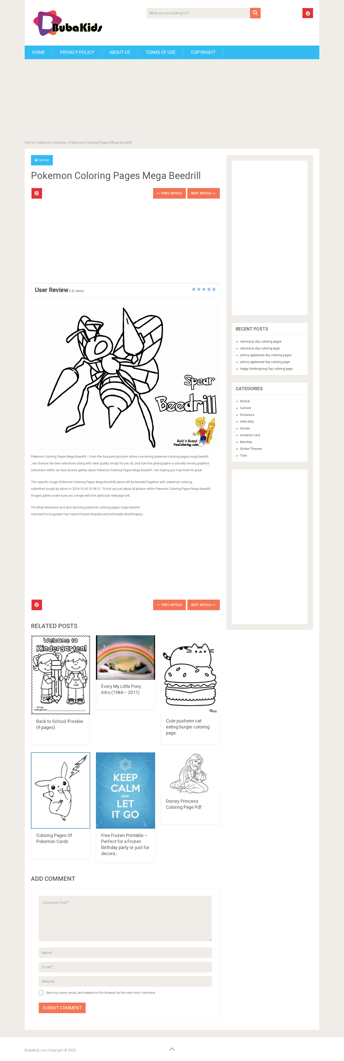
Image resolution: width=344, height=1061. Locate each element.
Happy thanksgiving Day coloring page (266, 369)
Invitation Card (250, 435)
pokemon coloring (52, 142)
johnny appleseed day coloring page (265, 362)
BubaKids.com (36, 1050)
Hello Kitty (247, 421)
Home (38, 52)
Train (243, 455)
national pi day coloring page (260, 348)
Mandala (246, 442)
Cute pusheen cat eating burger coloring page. (188, 727)
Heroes (245, 428)
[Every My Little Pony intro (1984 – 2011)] (125, 657)
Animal (245, 401)
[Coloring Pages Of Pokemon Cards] (60, 790)
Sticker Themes (251, 449)
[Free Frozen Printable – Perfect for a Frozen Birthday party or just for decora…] (125, 790)
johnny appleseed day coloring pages (266, 355)
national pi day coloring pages (261, 341)
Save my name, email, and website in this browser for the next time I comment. (101, 993)
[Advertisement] (172, 100)
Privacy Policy (77, 52)
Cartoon (43, 160)
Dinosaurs (247, 415)
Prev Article (171, 193)
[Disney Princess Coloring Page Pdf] (190, 773)
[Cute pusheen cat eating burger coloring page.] (190, 674)
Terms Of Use (161, 52)
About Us (120, 52)
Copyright (203, 52)
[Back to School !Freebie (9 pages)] (60, 675)
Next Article (201, 193)
